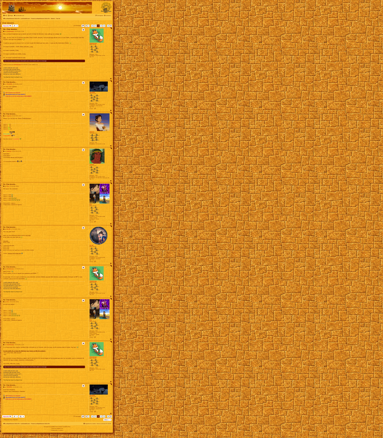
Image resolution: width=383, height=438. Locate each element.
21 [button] (95, 26)
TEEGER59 (92, 92)
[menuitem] (5, 15)
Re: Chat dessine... (10, 29)
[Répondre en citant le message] (83, 30)
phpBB (52, 426)
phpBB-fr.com (60, 428)
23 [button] (101, 26)
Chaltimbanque (93, 43)
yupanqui (92, 164)
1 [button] (88, 26)
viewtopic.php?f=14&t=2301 (14, 253)
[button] (82, 26)
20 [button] (92, 26)
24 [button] (104, 26)
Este (91, 204)
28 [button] (108, 26)
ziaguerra (92, 131)
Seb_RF (91, 245)
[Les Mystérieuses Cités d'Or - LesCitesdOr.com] (106, 7)
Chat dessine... (9, 23)
